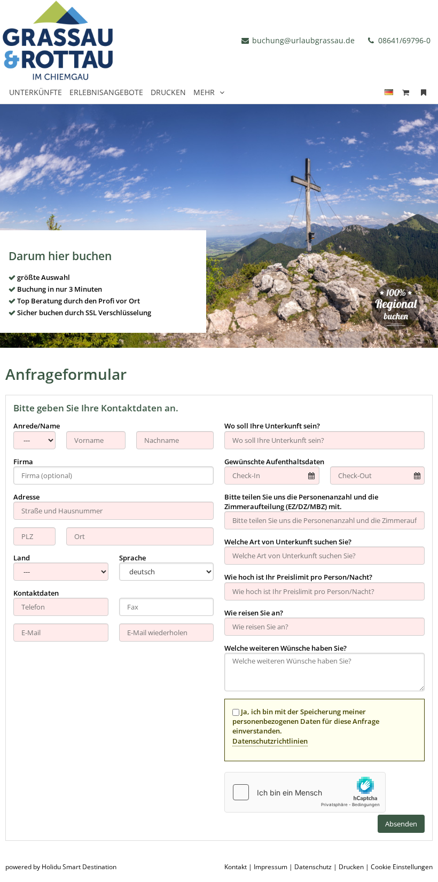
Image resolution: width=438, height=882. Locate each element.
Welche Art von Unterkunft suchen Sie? (287, 542)
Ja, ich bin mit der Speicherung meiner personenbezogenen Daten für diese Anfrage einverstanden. (305, 726)
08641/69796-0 (403, 40)
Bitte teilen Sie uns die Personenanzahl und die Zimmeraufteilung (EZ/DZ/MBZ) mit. (301, 501)
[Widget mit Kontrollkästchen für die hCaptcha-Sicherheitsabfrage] (305, 792)
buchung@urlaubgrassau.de (303, 40)
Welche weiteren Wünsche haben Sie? (285, 648)
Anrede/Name (36, 426)
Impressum (270, 866)
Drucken (351, 866)
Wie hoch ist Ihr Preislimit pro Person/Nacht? (298, 577)
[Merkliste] (423, 92)
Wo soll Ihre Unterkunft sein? (272, 426)
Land (21, 558)
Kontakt (235, 866)
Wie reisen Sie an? (253, 613)
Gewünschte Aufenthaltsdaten (274, 461)
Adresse (26, 497)
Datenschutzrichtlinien (270, 741)
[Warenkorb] (406, 92)
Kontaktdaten (36, 593)
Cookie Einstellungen (402, 866)
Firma (23, 461)
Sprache (132, 558)
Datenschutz (313, 866)
